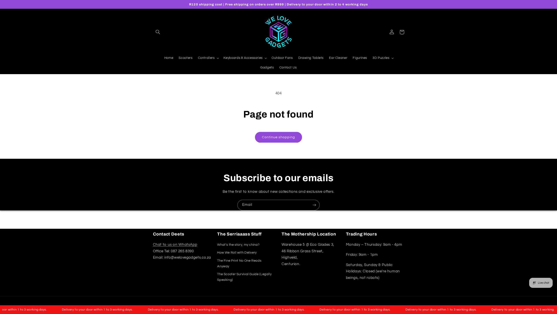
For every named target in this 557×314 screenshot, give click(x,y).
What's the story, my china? (238, 244)
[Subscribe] (314, 205)
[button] (158, 32)
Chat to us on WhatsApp (175, 245)
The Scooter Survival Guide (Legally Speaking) (244, 277)
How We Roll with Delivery (237, 252)
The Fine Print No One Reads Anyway (239, 263)
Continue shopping (278, 137)
